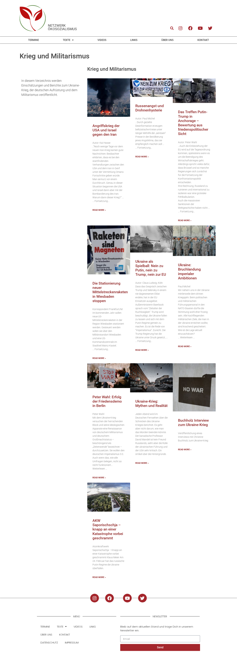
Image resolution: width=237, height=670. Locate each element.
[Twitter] (210, 28)
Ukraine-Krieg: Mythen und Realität (151, 403)
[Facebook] (190, 28)
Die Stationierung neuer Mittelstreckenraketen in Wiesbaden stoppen (110, 292)
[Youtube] (200, 28)
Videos (102, 40)
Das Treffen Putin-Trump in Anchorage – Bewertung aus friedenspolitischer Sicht (193, 123)
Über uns (167, 40)
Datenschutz (49, 642)
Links (133, 40)
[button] (172, 28)
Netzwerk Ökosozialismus (62, 27)
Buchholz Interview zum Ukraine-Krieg (193, 422)
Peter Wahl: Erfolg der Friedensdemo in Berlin (107, 401)
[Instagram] (180, 28)
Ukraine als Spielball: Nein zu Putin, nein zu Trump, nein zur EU (150, 268)
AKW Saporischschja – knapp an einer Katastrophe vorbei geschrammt (107, 529)
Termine (33, 40)
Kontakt (203, 40)
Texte (66, 40)
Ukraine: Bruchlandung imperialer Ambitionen (189, 271)
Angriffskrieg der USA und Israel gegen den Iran (106, 130)
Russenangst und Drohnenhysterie (149, 108)
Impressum (72, 642)
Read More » (99, 210)
